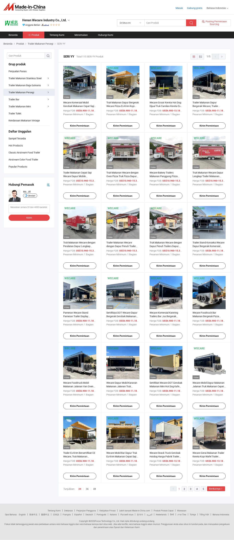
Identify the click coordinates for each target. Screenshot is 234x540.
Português (101, 514)
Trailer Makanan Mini (20, 106)
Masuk (179, 8)
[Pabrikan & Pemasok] (25, 7)
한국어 (140, 514)
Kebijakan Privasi (108, 510)
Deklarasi (68, 510)
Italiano (113, 514)
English (22, 514)
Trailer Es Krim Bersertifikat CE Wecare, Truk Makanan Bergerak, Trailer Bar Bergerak (79, 456)
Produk (35, 35)
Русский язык (126, 514)
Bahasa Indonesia (221, 514)
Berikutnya (214, 488)
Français (67, 514)
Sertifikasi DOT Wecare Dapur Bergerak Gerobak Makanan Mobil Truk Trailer (121, 316)
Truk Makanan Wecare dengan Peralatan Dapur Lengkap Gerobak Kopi (79, 246)
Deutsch (89, 514)
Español (78, 514)
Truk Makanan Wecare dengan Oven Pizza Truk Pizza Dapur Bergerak (122, 176)
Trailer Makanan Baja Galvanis (25, 85)
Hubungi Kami (105, 35)
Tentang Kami (57, 35)
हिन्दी (172, 514)
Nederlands (161, 514)
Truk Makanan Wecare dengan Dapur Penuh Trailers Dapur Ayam (166, 246)
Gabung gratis (194, 8)
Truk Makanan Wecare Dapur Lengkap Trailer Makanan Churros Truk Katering (208, 176)
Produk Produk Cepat (164, 510)
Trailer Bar (14, 99)
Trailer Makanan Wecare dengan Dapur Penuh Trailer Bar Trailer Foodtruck (121, 246)
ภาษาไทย (181, 514)
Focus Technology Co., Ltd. (107, 521)
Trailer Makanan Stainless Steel (25, 78)
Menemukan (81, 35)
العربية (149, 514)
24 (79, 489)
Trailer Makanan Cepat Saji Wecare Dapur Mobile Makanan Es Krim (77, 176)
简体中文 (33, 514)
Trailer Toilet (15, 113)
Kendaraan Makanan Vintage (24, 120)
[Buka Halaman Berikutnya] (222, 56)
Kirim (29, 217)
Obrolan (31, 195)
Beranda (13, 35)
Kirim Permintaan (79, 125)
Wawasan (181, 510)
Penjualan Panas (18, 71)
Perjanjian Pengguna (86, 510)
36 (87, 488)
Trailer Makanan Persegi (21, 92)
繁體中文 (45, 514)
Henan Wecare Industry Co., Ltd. (44, 20)
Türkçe (193, 514)
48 (94, 488)
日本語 (56, 514)
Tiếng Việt (204, 514)
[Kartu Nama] (48, 184)
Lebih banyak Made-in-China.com (134, 510)
